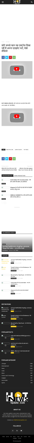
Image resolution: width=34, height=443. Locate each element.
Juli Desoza (5, 250)
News (12, 263)
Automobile (13, 270)
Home (3, 41)
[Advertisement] (17, 22)
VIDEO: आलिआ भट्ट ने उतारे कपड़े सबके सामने (20, 351)
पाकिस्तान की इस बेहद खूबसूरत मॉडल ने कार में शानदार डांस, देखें (25, 169)
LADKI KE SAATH (18, 149)
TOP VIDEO (26, 149)
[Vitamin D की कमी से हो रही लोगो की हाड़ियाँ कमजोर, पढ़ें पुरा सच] (5, 189)
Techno (25, 436)
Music (12, 339)
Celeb (12, 352)
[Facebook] (12, 430)
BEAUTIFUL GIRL (9, 149)
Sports (7, 436)
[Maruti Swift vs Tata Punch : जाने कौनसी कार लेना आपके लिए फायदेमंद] (5, 277)
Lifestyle (7, 41)
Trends (19, 438)
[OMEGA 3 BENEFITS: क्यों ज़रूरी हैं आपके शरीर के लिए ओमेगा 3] (5, 197)
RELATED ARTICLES (7, 175)
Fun (11, 436)
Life (21, 436)
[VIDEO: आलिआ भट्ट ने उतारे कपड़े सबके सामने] (5, 353)
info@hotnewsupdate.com (20, 420)
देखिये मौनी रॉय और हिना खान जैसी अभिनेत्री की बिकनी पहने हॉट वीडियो (9, 169)
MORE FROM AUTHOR (19, 175)
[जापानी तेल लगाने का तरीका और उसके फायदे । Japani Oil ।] (5, 345)
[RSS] (17, 430)
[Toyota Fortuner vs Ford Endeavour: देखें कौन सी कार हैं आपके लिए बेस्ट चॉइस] (5, 269)
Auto (29, 436)
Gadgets (15, 438)
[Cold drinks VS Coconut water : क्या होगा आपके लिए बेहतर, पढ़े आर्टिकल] (5, 181)
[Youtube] (21, 430)
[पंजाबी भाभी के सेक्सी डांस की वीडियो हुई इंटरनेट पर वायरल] (5, 338)
